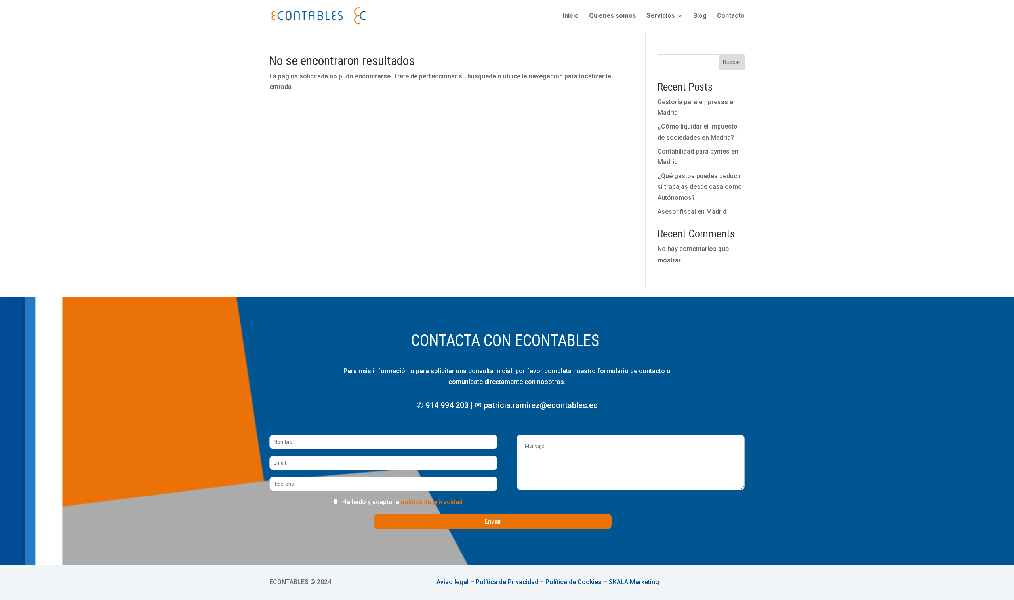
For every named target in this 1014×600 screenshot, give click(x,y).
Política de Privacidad (507, 582)
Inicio (571, 16)
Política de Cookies (573, 582)
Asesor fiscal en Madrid (692, 211)
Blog (700, 16)
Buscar (731, 62)
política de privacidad (432, 502)
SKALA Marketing (634, 582)
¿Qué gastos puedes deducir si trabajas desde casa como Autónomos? (700, 186)
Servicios (660, 16)
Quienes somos (612, 16)
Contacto (731, 16)
